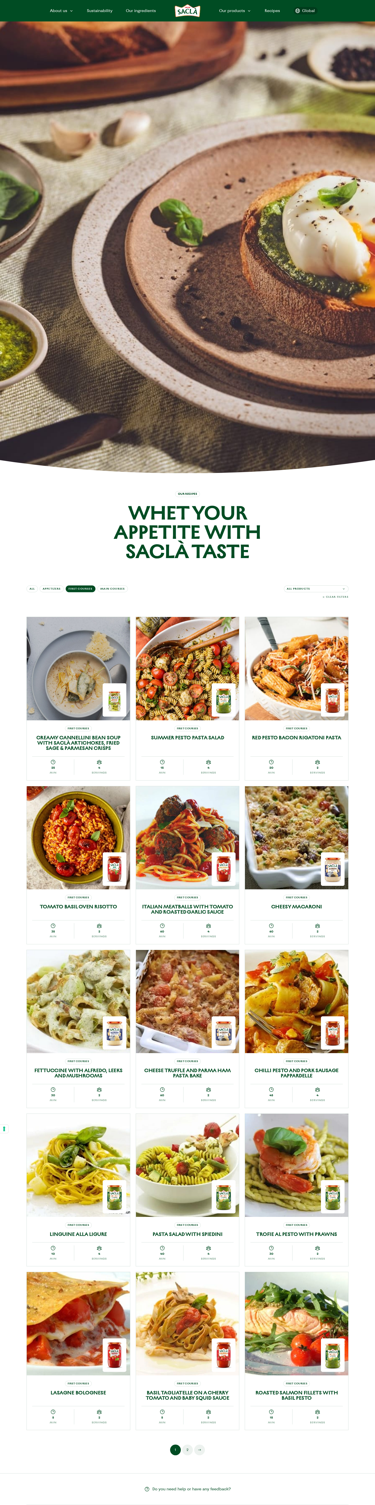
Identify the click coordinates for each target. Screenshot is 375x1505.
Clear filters (337, 596)
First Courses (80, 588)
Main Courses (112, 588)
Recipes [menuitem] (272, 10)
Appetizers (52, 588)
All (32, 588)
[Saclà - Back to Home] (188, 10)
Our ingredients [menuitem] (141, 10)
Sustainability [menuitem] (100, 10)
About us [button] (58, 10)
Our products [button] (232, 10)
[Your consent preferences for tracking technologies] (4, 1129)
